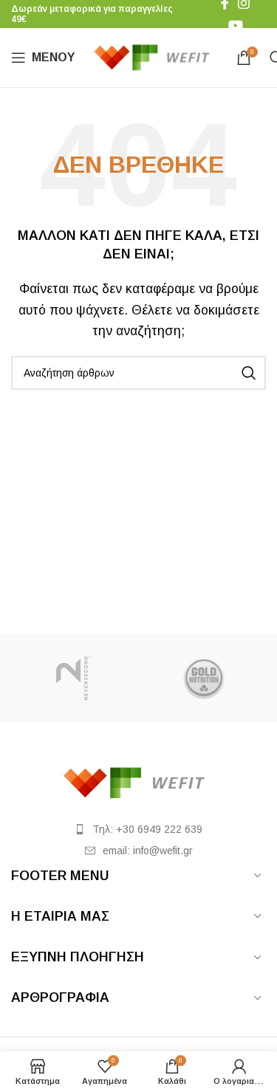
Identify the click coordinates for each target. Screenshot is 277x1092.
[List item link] (138, 829)
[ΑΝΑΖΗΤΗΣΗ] (249, 373)
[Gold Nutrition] (204, 678)
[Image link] (139, 781)
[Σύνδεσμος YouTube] (235, 25)
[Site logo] (155, 56)
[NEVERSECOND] (72, 678)
